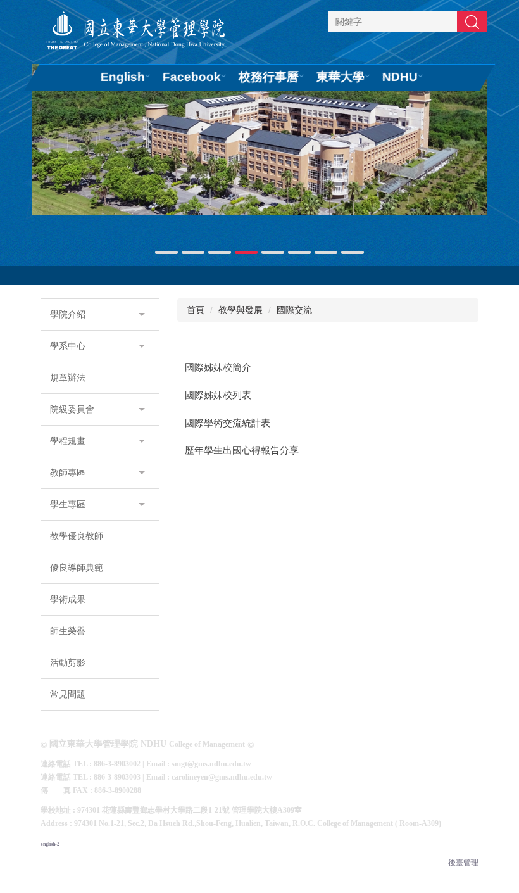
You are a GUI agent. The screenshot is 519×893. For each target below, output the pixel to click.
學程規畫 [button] (67, 441)
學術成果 (67, 599)
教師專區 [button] (67, 472)
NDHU (400, 77)
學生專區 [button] (67, 504)
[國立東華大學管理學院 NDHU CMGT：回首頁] (136, 32)
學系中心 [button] (67, 346)
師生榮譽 (67, 631)
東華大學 (340, 77)
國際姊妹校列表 (218, 395)
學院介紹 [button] (67, 314)
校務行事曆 (269, 77)
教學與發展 (240, 310)
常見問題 (67, 694)
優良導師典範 (76, 567)
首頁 (195, 310)
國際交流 (294, 310)
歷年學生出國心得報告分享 (242, 450)
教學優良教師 (76, 536)
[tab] (166, 252)
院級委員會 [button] (72, 409)
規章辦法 (67, 377)
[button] (47, 160)
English (123, 77)
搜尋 (472, 21)
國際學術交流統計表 (227, 423)
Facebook (192, 77)
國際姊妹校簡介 (218, 367)
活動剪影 (67, 662)
